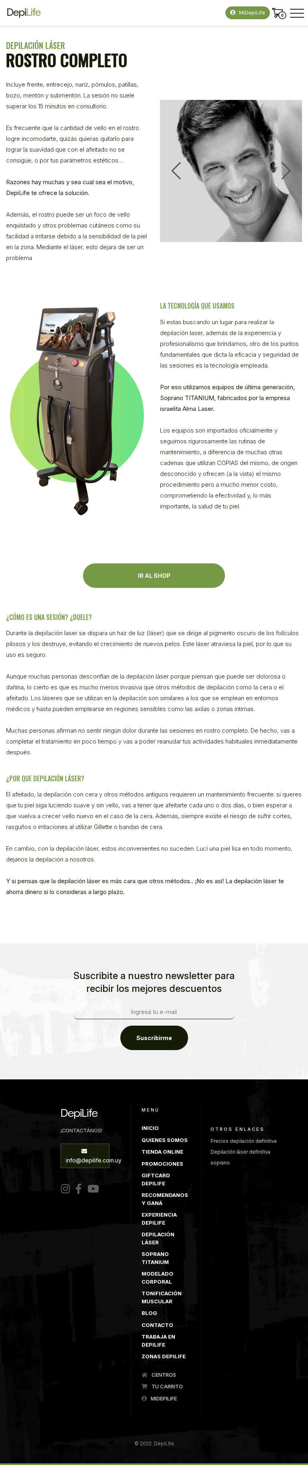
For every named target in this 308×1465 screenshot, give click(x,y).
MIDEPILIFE (163, 1398)
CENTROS (163, 1375)
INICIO (150, 1128)
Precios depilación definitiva (244, 1141)
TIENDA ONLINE (162, 1151)
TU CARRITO (166, 1386)
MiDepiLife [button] (251, 12)
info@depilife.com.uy (87, 1160)
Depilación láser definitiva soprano (240, 1157)
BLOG (149, 1313)
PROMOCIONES (162, 1163)
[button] (227, 234)
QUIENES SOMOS (165, 1140)
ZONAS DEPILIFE (164, 1356)
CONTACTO (157, 1325)
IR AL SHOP (154, 575)
